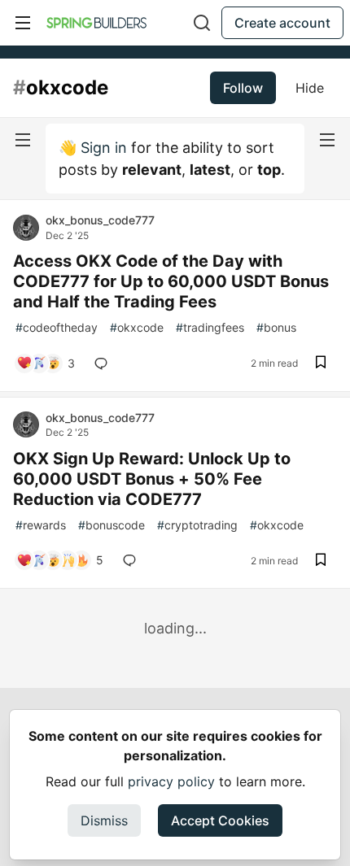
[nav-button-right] (327, 140)
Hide (309, 88)
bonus (276, 327)
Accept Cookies (220, 820)
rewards (40, 525)
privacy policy (171, 781)
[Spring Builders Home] (96, 23)
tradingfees (210, 327)
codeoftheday (56, 327)
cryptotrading (197, 525)
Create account (282, 23)
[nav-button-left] (23, 140)
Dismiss (104, 820)
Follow (243, 88)
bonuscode (111, 525)
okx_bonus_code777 (100, 220)
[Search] (202, 23)
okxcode (137, 327)
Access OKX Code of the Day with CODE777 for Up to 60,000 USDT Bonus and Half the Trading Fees (171, 281)
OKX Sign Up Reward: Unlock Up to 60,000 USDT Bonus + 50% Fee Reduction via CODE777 (152, 479)
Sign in (104, 147)
